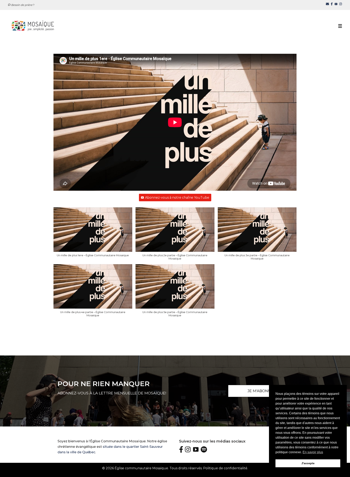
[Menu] (340, 25)
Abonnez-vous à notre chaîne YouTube (177, 197)
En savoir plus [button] (313, 452)
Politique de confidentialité (225, 468)
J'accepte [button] (308, 463)
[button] (93, 234)
